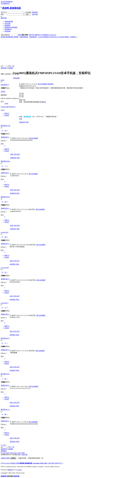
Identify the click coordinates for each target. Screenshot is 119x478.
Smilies (23, 453)
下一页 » (3, 445)
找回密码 (35, 12)
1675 (5, 85)
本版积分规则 (5, 458)
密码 (2, 14)
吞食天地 (32, 35)
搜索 (19, 35)
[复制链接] (16, 78)
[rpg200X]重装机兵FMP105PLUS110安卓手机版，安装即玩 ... (58, 37)
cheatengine (52, 35)
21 (5, 272)
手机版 (12, 463)
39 (5, 414)
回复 (44, 102)
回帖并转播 (22, 458)
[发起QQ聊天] (2, 110)
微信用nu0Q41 (5, 197)
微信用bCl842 (5, 374)
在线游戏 (7, 31)
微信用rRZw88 (5, 125)
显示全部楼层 (42, 84)
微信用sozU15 (5, 409)
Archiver (7, 463)
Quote (15, 453)
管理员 (3, 91)
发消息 (6, 115)
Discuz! (10, 470)
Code (18, 453)
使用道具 (22, 122)
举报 (26, 122)
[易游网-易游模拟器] (11, 8)
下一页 (12, 66)
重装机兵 (38, 35)
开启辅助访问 (5, 3)
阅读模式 (51, 84)
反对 (18, 154)
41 (5, 379)
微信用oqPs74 (5, 338)
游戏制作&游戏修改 (10, 27)
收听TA (6, 113)
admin (2, 80)
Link (11, 453)
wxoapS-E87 (4, 232)
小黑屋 (17, 463)
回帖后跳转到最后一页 (35, 458)
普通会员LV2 (5, 137)
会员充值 (7, 23)
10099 (6, 103)
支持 (15, 154)
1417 (2, 85)
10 (5, 237)
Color (3, 453)
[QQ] (2, 463)
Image (7, 453)
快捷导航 (4, 18)
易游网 (8, 29)
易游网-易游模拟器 (7, 37)
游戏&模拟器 (8, 21)
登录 (18, 454)
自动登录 (28, 12)
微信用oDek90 (5, 161)
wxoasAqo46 (5, 267)
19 (5, 201)
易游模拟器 (33, 37)
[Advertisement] (59, 52)
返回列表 (4, 68)
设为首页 (4, 1)
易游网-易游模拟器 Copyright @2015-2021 (34, 463)
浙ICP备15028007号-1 (55, 463)
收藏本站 (10, 1)
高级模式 (4, 451)
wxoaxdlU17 (4, 303)
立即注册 (35, 14)
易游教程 (7, 25)
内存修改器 (45, 35)
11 (5, 130)
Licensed (19, 470)
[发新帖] (10, 68)
